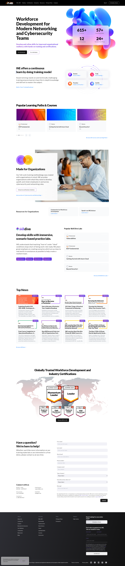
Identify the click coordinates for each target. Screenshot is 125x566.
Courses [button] (40, 532)
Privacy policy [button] (85, 562)
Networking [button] (41, 521)
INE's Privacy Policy (83, 495)
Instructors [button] (41, 535)
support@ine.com (99, 496)
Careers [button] (19, 523)
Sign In (105, 2)
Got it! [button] (23, 560)
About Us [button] (20, 519)
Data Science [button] (41, 526)
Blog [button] (19, 535)
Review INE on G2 (62, 420)
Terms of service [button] (75, 562)
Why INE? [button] (40, 519)
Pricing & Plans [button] (59, 519)
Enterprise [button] (58, 521)
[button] (91, 562)
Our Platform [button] (21, 528)
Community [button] (20, 530)
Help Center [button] (76, 519)
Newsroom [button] (20, 532)
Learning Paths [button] (41, 530)
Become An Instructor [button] (23, 526)
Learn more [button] (5, 561)
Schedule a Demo (114, 2)
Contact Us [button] (20, 521)
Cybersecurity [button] (41, 523)
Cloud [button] (39, 528)
